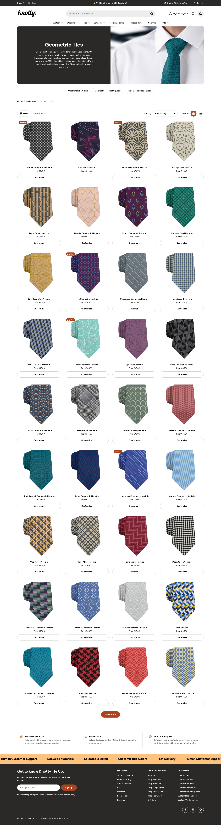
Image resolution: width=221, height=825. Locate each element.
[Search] (151, 13)
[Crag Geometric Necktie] (182, 339)
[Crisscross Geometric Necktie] (134, 273)
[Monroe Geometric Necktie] (134, 602)
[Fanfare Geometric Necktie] (134, 141)
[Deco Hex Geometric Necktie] (39, 602)
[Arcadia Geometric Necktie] (87, 207)
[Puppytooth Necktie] (182, 536)
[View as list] (201, 114)
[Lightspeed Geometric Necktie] (134, 470)
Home (20, 101)
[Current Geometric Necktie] (182, 470)
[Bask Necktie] (182, 602)
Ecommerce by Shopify (57, 818)
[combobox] (110, 13)
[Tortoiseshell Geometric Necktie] (39, 470)
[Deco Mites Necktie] (87, 536)
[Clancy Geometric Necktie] (182, 667)
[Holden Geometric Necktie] (39, 141)
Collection (31, 101)
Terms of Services (52, 794)
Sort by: (148, 113)
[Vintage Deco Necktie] (182, 141)
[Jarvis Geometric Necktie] (87, 470)
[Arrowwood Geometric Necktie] (39, 667)
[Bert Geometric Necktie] (87, 339)
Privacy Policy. (69, 794)
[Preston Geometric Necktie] (182, 404)
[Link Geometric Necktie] (39, 273)
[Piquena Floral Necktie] (182, 207)
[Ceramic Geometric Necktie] (87, 602)
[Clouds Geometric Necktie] (39, 404)
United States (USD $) (177, 3)
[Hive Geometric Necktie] (87, 273)
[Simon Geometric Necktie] (134, 207)
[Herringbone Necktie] (134, 536)
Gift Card (32, 3)
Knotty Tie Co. (31, 818)
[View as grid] (193, 114)
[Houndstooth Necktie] (182, 273)
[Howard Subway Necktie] (134, 404)
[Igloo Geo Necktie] (134, 339)
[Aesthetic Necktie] (87, 141)
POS (40, 818)
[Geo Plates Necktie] (39, 536)
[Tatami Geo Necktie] (87, 667)
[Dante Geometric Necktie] (134, 667)
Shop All (21, 3)
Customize (39, 177)
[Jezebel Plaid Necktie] (87, 404)
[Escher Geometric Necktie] (39, 339)
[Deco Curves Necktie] (39, 207)
